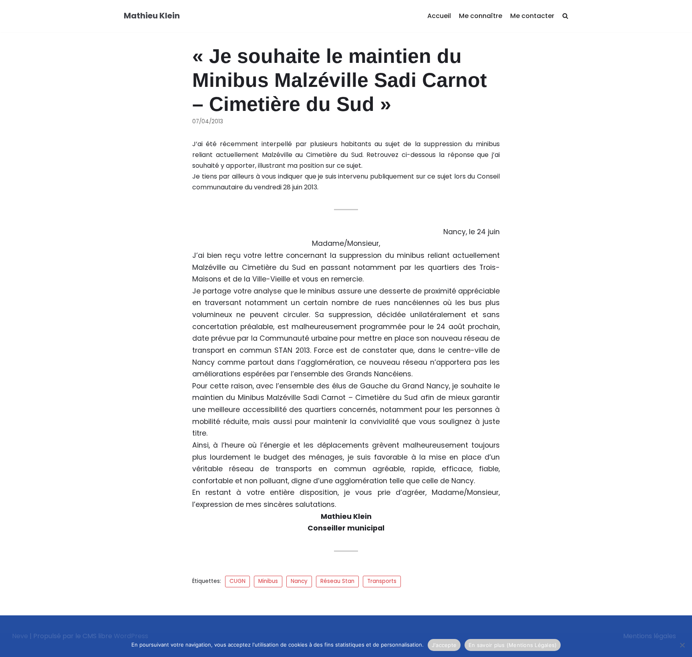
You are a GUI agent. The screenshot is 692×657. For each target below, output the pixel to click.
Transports (381, 581)
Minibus (268, 581)
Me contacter (532, 15)
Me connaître (480, 15)
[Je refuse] (682, 645)
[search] (565, 16)
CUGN (237, 581)
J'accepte (444, 645)
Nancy (299, 581)
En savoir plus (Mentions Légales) (513, 645)
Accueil (439, 15)
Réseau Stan (337, 581)
